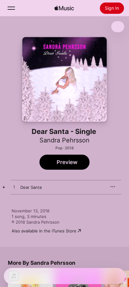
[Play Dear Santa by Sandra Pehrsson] (14, 187)
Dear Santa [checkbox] (31, 187)
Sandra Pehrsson (64, 140)
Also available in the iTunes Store (44, 230)
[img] (64, 8)
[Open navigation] (11, 8)
